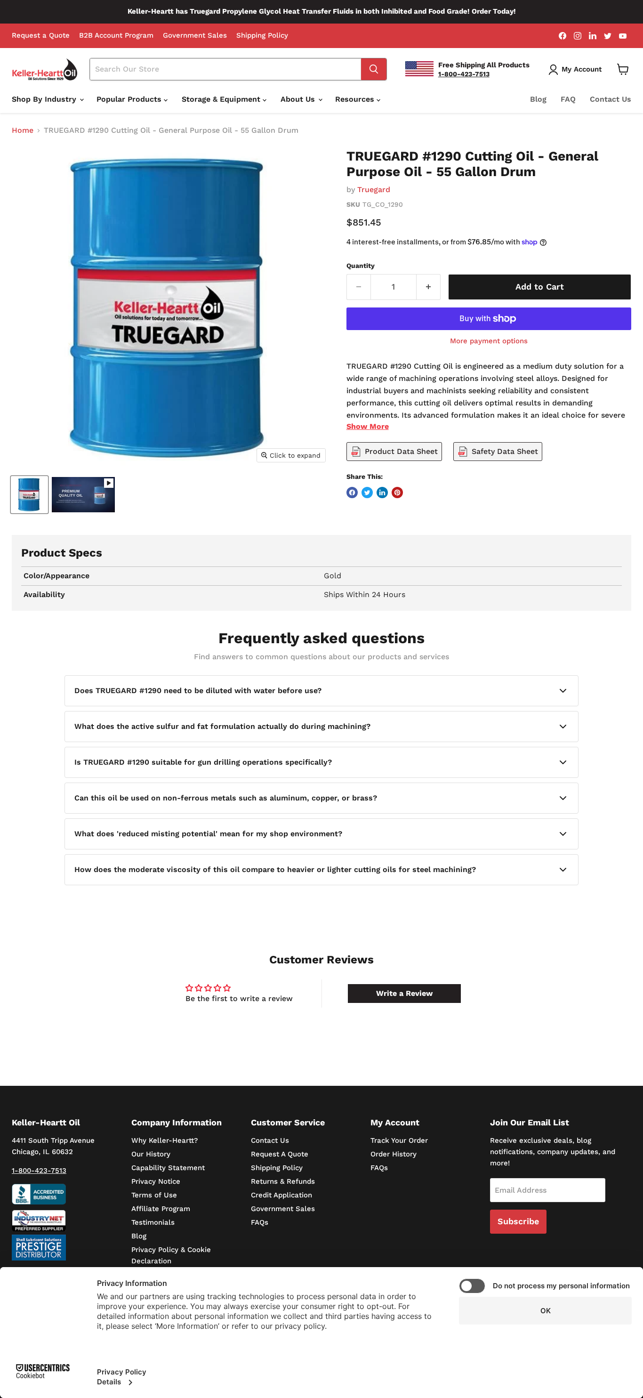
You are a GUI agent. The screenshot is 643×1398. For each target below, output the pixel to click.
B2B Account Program (116, 36)
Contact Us (610, 99)
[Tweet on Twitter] (367, 492)
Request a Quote (41, 36)
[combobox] (225, 69)
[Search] (373, 69)
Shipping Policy (262, 36)
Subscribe (518, 1221)
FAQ (568, 99)
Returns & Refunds (283, 1181)
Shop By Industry (45, 99)
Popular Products (130, 99)
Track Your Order (399, 1140)
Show (367, 426)
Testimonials (153, 1222)
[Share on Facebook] (352, 492)
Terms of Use (154, 1195)
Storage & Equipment (222, 99)
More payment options (489, 341)
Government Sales (195, 36)
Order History (393, 1154)
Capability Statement (168, 1168)
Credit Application (281, 1195)
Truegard (373, 189)
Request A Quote (279, 1154)
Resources (356, 99)
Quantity (360, 265)
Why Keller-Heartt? (164, 1140)
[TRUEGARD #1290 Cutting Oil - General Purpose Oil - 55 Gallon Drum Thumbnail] (29, 494)
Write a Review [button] (404, 993)
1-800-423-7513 (39, 1170)
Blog (538, 99)
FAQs (259, 1222)
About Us (299, 99)
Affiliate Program (160, 1208)
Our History (150, 1154)
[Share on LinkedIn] (382, 492)
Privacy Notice (155, 1181)
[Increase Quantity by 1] (429, 287)
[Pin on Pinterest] (397, 492)
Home (22, 130)
